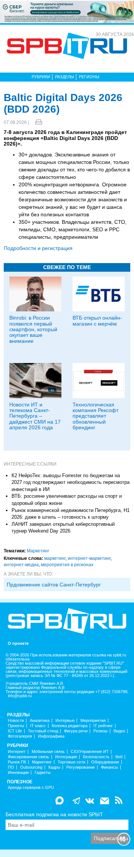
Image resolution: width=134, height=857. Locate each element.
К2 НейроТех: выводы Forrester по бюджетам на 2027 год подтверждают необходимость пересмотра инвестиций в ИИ (71, 482)
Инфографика (51, 736)
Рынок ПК (17, 762)
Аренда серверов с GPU (31, 788)
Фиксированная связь (28, 757)
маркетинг (55, 558)
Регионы (89, 76)
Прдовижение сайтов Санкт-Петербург (54, 585)
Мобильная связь (48, 752)
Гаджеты (43, 773)
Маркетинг (38, 550)
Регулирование (80, 767)
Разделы (64, 76)
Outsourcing (31, 767)
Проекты (16, 726)
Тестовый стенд (43, 731)
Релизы (100, 731)
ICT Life (15, 731)
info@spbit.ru (20, 696)
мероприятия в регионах (67, 564)
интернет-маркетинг (89, 558)
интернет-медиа (21, 564)
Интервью (64, 721)
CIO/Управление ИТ (90, 752)
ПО (11, 767)
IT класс (38, 726)
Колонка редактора (69, 726)
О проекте (18, 643)
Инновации (18, 773)
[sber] (67, 12)
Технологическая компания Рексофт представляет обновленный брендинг (95, 416)
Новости (16, 721)
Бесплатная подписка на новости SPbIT (54, 814)
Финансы (109, 767)
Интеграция (66, 757)
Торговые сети (71, 762)
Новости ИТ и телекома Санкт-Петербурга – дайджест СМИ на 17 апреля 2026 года (35, 416)
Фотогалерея (20, 736)
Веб (118, 757)
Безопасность (96, 757)
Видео (119, 731)
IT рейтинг (103, 726)
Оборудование (105, 762)
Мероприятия (93, 721)
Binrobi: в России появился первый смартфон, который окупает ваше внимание (33, 329)
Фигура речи (75, 731)
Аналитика (40, 721)
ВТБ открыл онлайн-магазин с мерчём (97, 320)
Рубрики (41, 76)
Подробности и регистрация (38, 248)
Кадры (54, 767)
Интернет (17, 752)
